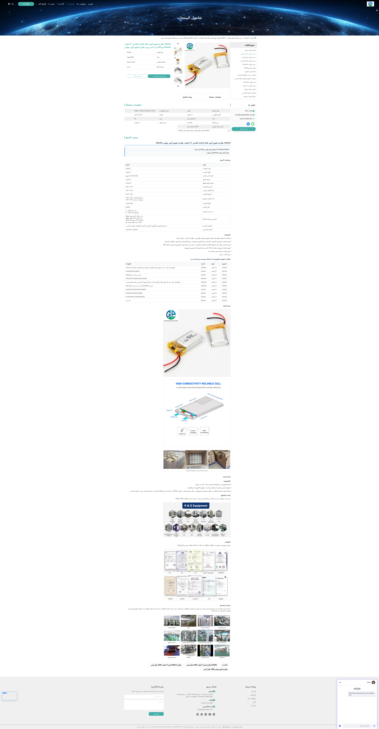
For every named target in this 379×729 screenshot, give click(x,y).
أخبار (254, 702)
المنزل (90, 4)
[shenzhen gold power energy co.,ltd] (370, 3)
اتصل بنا (51, 4)
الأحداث (61, 4)
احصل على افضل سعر (159, 76)
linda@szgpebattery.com (244, 115)
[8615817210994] (201, 715)
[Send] (340, 726)
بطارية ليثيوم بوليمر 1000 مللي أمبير (215, 669)
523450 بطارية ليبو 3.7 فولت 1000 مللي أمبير (201, 665)
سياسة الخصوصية (237, 727)
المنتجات (71, 4)
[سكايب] (248, 124)
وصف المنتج (187, 97)
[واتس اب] (253, 124)
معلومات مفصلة (215, 97)
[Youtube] (205, 715)
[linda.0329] (197, 715)
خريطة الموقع (227, 727)
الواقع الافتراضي (41, 4)
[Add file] (374, 726)
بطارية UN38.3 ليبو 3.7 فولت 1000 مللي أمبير (166, 665)
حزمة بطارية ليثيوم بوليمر (234, 38)
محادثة (24, 4)
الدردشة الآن (243, 129)
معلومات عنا (81, 4)
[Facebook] (209, 715)
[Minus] (340, 682)
